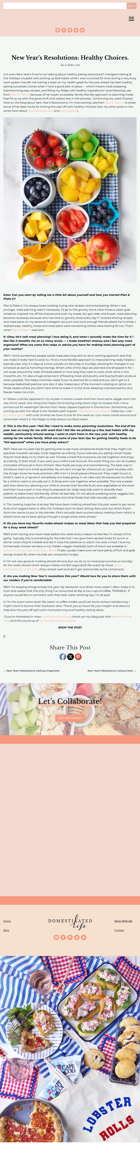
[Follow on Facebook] (63, 30)
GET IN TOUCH (70, 718)
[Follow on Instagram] (57, 30)
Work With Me (123, 921)
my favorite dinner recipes (57, 620)
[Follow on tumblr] (76, 30)
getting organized (40, 110)
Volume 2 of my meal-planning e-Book (29, 550)
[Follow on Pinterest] (70, 30)
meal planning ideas (56, 616)
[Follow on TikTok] (82, 30)
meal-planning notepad (94, 411)
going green (68, 110)
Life (77, 65)
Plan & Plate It (20, 94)
